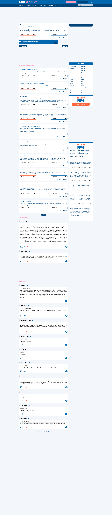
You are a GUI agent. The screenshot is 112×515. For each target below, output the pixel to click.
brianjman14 (23, 362)
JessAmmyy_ (23, 392)
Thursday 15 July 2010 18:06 (24, 352)
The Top (41, 5)
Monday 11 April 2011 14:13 (24, 421)
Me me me (22, 25)
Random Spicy (34, 5)
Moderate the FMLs (82, 2)
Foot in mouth (23, 96)
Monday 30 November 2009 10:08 (26, 224)
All (20, 5)
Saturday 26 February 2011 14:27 (25, 408)
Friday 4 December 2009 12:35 (25, 288)
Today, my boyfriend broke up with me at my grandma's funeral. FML (34, 85)
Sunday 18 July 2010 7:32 (24, 365)
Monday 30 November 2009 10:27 (26, 254)
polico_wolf (23, 251)
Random (24, 5)
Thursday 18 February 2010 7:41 (25, 323)
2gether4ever (24, 336)
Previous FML (23, 46)
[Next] (36, 431)
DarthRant (23, 305)
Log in (91, 2)
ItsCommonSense (24, 376)
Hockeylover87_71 (25, 320)
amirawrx (23, 418)
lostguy (22, 285)
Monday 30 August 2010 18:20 (25, 395)
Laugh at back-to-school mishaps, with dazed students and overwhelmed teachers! (38, 42)
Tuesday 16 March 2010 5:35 (25, 339)
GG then (22, 184)
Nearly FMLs (57, 5)
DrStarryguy (23, 405)
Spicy (28, 5)
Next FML (65, 46)
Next (44, 214)
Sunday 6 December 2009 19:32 (25, 308)
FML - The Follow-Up (48, 5)
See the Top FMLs (81, 104)
